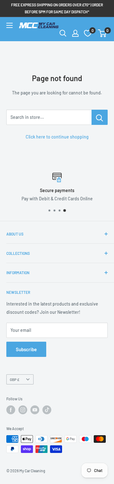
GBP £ (14, 379)
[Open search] (63, 33)
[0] (102, 33)
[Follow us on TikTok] (46, 409)
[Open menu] (9, 25)
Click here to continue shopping (57, 136)
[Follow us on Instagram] (22, 409)
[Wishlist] (87, 33)
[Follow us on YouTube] (34, 409)
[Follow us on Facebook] (10, 409)
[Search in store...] (100, 117)
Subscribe (26, 349)
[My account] (75, 33)
